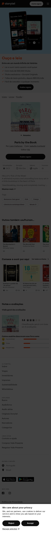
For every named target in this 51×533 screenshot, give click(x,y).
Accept (30, 523)
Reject (11, 523)
